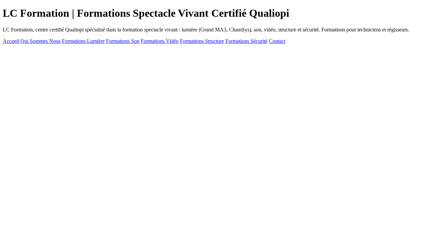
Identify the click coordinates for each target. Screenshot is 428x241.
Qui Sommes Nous (40, 41)
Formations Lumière (83, 41)
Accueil (11, 41)
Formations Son (122, 41)
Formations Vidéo (160, 41)
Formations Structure (202, 41)
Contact (277, 41)
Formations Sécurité (246, 41)
